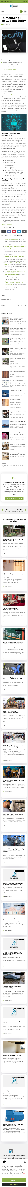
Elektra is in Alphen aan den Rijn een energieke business (13, 815)
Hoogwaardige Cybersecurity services (12, 64)
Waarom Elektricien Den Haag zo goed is (12, 1021)
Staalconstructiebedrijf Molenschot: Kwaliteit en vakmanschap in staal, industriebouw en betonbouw (13, 644)
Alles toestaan (14, 1180)
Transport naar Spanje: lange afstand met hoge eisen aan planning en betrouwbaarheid (18, 423)
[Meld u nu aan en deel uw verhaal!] (14, 477)
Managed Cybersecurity (15, 94)
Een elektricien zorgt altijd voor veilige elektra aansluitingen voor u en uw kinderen (13, 850)
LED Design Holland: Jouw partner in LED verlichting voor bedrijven (13, 746)
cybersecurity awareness (15, 203)
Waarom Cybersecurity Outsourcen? (12, 62)
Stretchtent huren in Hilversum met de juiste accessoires (13, 540)
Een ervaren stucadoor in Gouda (14, 256)
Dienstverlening (7, 24)
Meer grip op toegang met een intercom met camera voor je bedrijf (18, 360)
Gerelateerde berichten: (10, 69)
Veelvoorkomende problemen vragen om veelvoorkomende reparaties (13, 884)
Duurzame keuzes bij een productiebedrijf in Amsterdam (11, 609)
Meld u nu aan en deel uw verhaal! (14, 482)
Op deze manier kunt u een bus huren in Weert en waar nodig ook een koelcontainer (16, 282)
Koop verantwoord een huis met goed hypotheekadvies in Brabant (13, 918)
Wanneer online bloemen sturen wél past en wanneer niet (17, 434)
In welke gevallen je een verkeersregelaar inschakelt (11, 712)
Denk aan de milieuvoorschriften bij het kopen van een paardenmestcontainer (15, 272)
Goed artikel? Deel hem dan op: (12, 67)
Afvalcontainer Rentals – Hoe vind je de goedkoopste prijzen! (13, 1124)
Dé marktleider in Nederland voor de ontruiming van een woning (13, 1090)
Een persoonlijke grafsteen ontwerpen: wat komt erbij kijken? (12, 677)
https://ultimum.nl (6, 224)
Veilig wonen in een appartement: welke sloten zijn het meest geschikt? (18, 401)
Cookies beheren (14, 1184)
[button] (25, 1161)
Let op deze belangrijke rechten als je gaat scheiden (13, 781)
